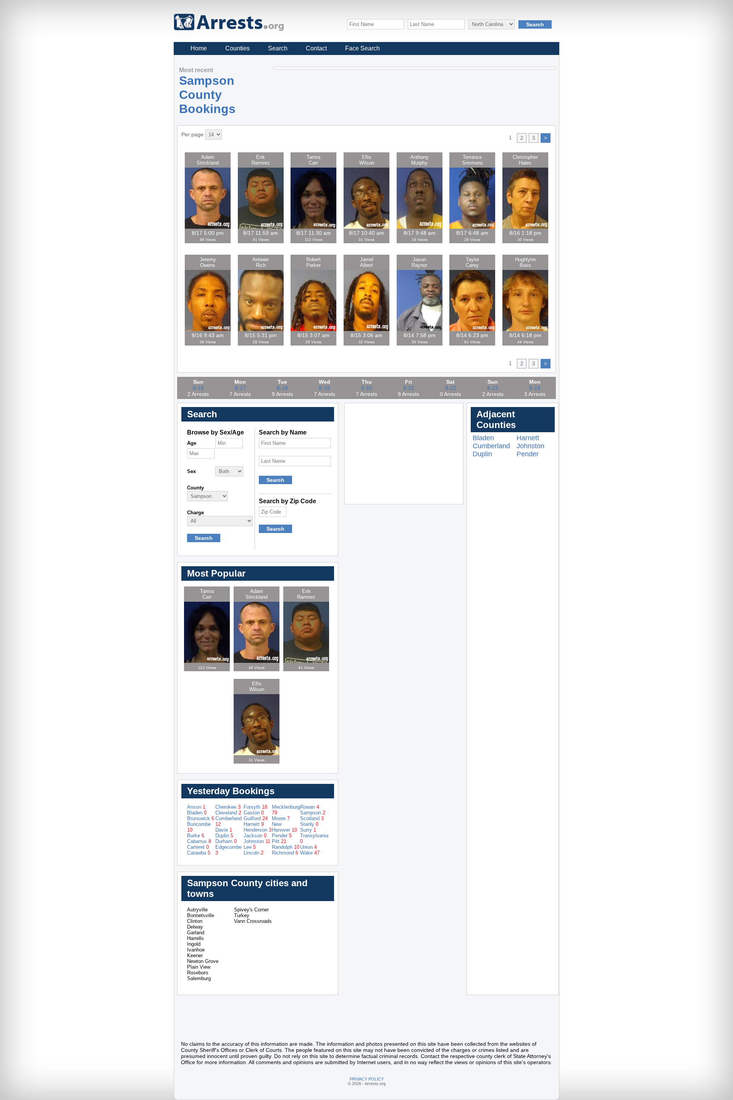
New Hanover (284, 827)
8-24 (534, 388)
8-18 (282, 388)
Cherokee (228, 807)
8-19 (324, 388)
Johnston (257, 841)
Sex (191, 471)
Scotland (312, 818)
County (195, 488)
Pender (282, 835)
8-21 (408, 388)
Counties (237, 48)
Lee (250, 847)
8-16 (198, 388)
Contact (316, 48)
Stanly (309, 824)
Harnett (254, 824)
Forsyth (255, 807)
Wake (310, 853)
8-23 (492, 388)
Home (199, 48)
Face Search (362, 48)
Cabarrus (199, 841)
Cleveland (228, 813)
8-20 (366, 388)
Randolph (285, 847)
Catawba (198, 853)
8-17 (240, 388)
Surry (308, 830)
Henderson (257, 830)
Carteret (198, 847)
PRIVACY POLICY (367, 1079)
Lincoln (253, 853)
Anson (196, 807)
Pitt (279, 841)
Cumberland (491, 446)
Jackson (255, 835)
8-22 (450, 388)
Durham (226, 841)
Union (308, 847)
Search (277, 48)
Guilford (256, 818)
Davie (223, 830)
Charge (195, 512)
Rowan (309, 807)
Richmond (285, 853)
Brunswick (200, 818)
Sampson (312, 813)
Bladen (197, 813)
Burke (195, 835)
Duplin (224, 835)
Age (191, 443)
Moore (281, 818)
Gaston (254, 813)
